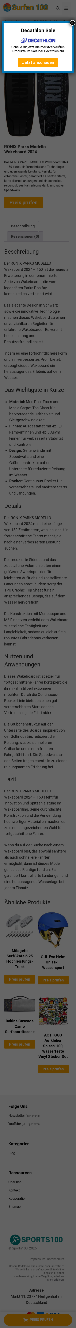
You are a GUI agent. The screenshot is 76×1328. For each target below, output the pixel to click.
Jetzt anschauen (38, 62)
